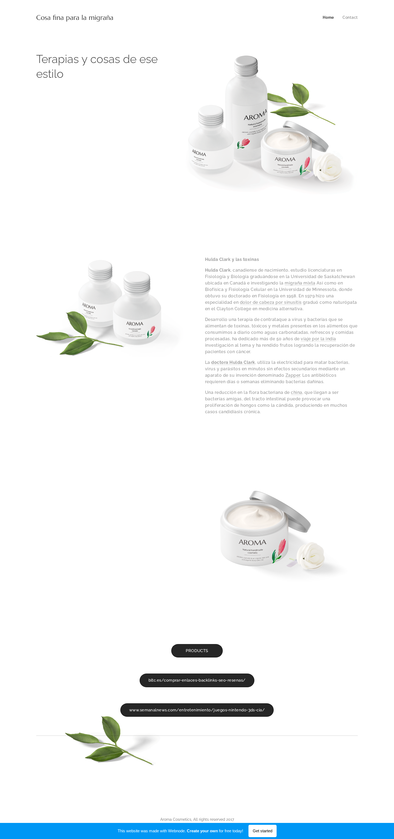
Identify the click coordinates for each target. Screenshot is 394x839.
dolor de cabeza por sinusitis (271, 302)
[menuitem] (329, 17)
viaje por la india (318, 338)
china (296, 392)
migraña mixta (300, 283)
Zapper (292, 375)
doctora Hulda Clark (233, 362)
